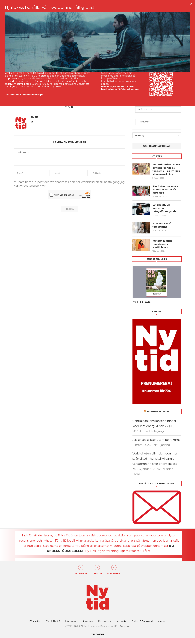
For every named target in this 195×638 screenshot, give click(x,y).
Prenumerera (104, 621)
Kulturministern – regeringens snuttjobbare (163, 244)
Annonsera (88, 621)
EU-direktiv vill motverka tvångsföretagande (164, 208)
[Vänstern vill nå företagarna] (141, 227)
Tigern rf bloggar (158, 411)
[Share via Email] (72, 106)
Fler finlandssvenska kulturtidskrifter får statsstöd (165, 189)
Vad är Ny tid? (53, 621)
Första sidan (35, 621)
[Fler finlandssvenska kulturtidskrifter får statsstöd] (141, 190)
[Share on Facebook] (66, 106)
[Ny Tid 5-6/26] (156, 282)
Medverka (121, 621)
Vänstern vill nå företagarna (161, 225)
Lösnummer (71, 621)
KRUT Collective (122, 626)
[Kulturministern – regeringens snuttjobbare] (141, 245)
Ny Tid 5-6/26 (141, 301)
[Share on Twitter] (69, 106)
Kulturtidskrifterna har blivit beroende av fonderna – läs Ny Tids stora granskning (166, 169)
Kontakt (162, 621)
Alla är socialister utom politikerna (156, 439)
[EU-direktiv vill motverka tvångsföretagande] (141, 209)
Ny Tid (35, 117)
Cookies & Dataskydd (142, 621)
